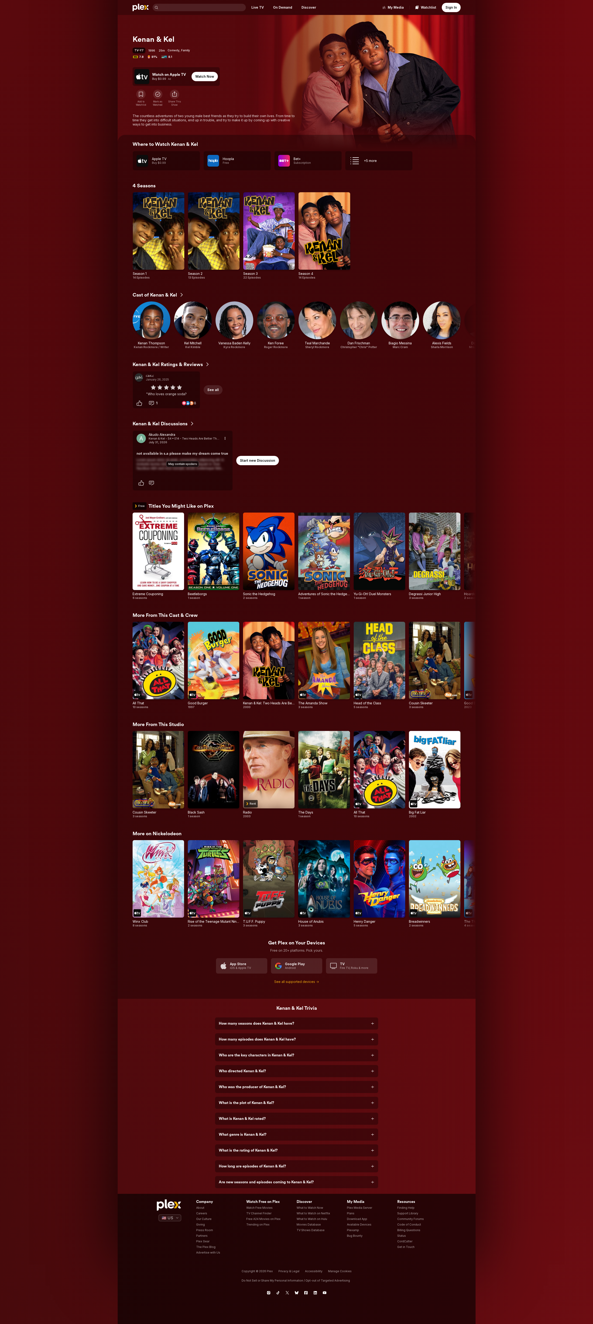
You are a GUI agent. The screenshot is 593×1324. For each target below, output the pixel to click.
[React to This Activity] (139, 403)
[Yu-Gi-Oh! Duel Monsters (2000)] (379, 556)
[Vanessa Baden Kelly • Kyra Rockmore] (234, 325)
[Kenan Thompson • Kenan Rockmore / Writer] (151, 325)
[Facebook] (306, 1292)
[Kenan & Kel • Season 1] (158, 235)
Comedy (173, 50)
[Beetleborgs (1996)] (213, 556)
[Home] (141, 7)
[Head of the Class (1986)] (379, 665)
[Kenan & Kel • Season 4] (324, 235)
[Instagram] (268, 1292)
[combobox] (202, 7)
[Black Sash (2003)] (213, 774)
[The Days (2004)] (324, 774)
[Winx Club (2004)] (158, 883)
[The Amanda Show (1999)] (324, 665)
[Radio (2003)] (269, 774)
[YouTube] (324, 1292)
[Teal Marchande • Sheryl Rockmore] (317, 325)
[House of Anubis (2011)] (324, 883)
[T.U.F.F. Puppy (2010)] (269, 883)
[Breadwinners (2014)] (434, 883)
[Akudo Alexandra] (141, 438)
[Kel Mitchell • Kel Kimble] (193, 325)
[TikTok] (278, 1292)
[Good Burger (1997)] (213, 665)
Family (185, 50)
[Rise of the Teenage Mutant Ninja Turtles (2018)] (213, 883)
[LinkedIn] (315, 1292)
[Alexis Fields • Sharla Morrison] (442, 325)
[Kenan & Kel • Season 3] (269, 235)
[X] (287, 1292)
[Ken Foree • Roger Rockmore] (276, 325)
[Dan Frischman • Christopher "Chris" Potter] (359, 325)
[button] (174, 98)
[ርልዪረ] (139, 377)
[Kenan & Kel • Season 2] (214, 235)
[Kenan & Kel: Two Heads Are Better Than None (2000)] (269, 665)
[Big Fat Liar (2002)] (434, 774)
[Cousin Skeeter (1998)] (434, 665)
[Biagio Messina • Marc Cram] (400, 325)
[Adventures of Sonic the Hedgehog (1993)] (324, 556)
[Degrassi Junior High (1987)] (434, 556)
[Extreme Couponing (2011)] (158, 556)
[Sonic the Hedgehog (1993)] (269, 556)
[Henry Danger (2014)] (379, 883)
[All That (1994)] (158, 665)
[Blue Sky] (296, 1292)
